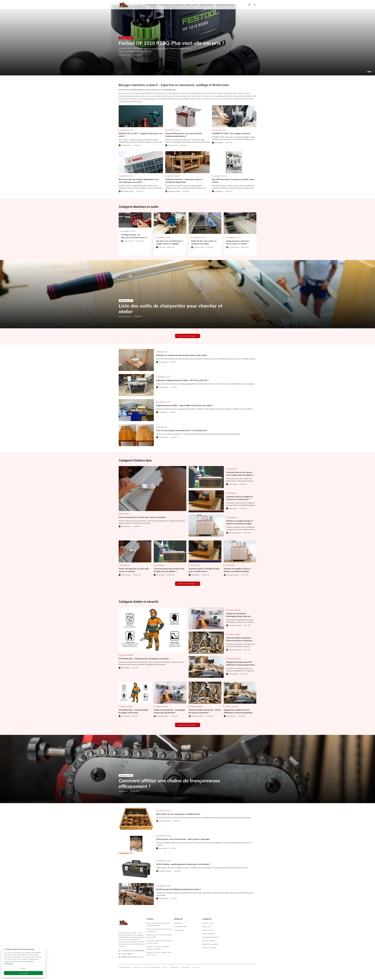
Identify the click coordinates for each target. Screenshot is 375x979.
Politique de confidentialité (152, 967)
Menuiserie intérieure (208, 941)
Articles (149, 919)
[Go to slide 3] (371, 71)
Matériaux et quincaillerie (210, 944)
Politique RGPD (173, 967)
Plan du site (195, 967)
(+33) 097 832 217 (127, 954)
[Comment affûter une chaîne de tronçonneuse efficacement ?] (187, 769)
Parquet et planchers (206, 5)
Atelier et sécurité (191, 5)
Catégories (207, 919)
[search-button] (249, 5)
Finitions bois (178, 5)
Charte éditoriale (185, 967)
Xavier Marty (123, 58)
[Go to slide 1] (367, 71)
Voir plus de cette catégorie (186, 336)
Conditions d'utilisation (125, 967)
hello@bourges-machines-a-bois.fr (132, 957)
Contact (165, 967)
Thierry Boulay (123, 791)
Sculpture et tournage (127, 35)
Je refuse (23, 968)
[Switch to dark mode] (254, 4)
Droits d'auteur (138, 967)
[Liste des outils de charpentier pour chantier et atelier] (187, 294)
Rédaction (178, 919)
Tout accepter (23, 973)
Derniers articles (152, 5)
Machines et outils (165, 5)
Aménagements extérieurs (225, 5)
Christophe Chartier (125, 316)
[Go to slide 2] (369, 71)
